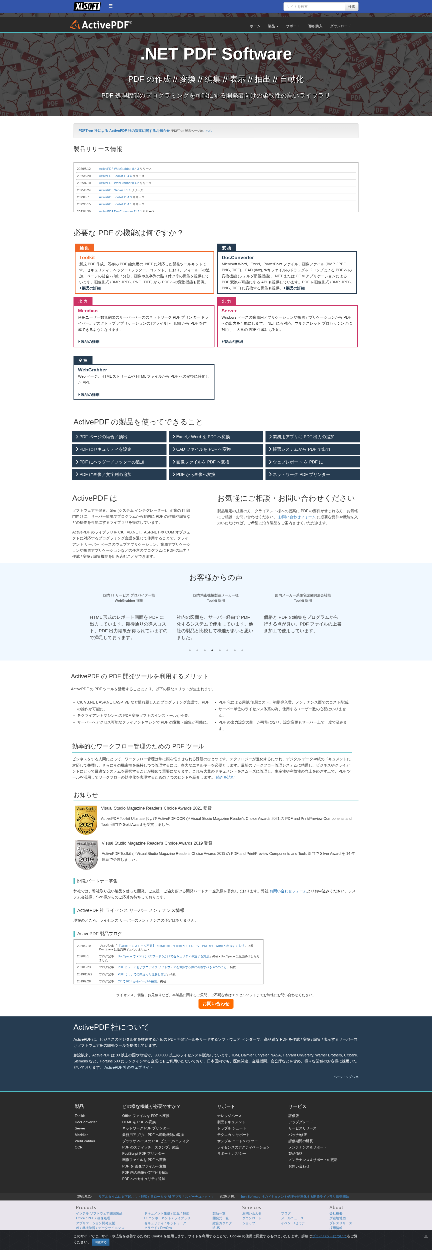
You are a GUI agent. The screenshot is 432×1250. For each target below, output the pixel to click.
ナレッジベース (229, 1116)
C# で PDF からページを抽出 (137, 981)
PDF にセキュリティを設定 (105, 449)
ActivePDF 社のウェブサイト (128, 1067)
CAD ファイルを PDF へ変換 (203, 449)
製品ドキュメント (231, 1122)
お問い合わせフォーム (297, 517)
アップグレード (300, 1122)
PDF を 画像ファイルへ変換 (144, 1166)
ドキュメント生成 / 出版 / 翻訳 (166, 1213)
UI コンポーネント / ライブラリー (169, 1218)
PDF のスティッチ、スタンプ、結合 (150, 1147)
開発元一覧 (220, 1218)
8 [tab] (242, 650)
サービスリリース (302, 1128)
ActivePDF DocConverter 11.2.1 (121, 211)
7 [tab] (234, 650)
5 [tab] (219, 650)
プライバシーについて (329, 1236)
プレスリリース (341, 1223)
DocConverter (86, 1122)
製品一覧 (219, 1213)
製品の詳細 (91, 288)
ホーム (255, 26)
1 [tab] (189, 650)
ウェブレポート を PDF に (297, 461)
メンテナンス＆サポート (307, 1147)
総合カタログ (222, 1223)
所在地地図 (338, 1218)
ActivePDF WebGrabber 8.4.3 (119, 169)
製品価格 (295, 1153)
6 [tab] (227, 650)
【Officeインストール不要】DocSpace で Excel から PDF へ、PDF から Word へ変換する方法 (180, 946)
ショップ (248, 1223)
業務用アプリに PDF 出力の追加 (303, 436)
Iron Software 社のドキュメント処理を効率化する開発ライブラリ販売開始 (295, 1196)
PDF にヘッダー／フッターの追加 (111, 461)
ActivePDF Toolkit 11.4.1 (115, 204)
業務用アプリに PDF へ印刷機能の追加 (153, 1135)
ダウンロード (340, 26)
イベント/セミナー (294, 1223)
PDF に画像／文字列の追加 (105, 474)
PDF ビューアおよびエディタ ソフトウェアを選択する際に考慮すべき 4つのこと (172, 967)
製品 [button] (272, 26)
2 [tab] (197, 650)
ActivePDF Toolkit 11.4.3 (115, 197)
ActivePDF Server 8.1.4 (115, 190)
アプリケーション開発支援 (95, 1223)
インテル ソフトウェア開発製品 (99, 1213)
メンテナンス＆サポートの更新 (313, 1160)
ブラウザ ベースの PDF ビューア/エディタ (155, 1141)
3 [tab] (204, 650)
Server (80, 1128)
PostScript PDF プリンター (143, 1153)
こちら (207, 131)
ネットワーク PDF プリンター (301, 474)
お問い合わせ (299, 1166)
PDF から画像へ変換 (195, 474)
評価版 (293, 1116)
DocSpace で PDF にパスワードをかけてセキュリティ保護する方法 (163, 956)
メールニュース (292, 1218)
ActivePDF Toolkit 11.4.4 (115, 176)
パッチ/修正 (297, 1135)
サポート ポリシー (231, 1153)
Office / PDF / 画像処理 (93, 1218)
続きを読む (225, 777)
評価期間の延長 (300, 1141)
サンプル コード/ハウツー (237, 1141)
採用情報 (336, 1228)
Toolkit (80, 1116)
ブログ (286, 1213)
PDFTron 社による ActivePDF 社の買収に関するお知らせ (124, 131)
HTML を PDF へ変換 (139, 1122)
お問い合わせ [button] (216, 1003)
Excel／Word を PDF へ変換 (202, 436)
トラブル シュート (231, 1128)
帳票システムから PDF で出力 (301, 449)
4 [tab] (212, 650)
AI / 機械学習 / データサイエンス (100, 1228)
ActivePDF (101, 24)
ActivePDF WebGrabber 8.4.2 (119, 183)
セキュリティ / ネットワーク (165, 1223)
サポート (293, 26)
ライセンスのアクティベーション (243, 1147)
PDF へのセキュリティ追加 (143, 1179)
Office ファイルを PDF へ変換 (146, 1116)
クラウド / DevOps (158, 1228)
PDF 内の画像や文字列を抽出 (145, 1172)
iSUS (216, 1228)
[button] (110, 6)
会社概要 (336, 1213)
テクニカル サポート (233, 1135)
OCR (78, 1147)
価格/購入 (315, 26)
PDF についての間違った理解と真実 (141, 974)
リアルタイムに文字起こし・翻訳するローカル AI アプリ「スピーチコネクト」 (156, 1196)
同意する (101, 1242)
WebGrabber (85, 1141)
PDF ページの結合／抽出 (102, 436)
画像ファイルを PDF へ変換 (202, 461)
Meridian (81, 1135)
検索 (351, 7)
